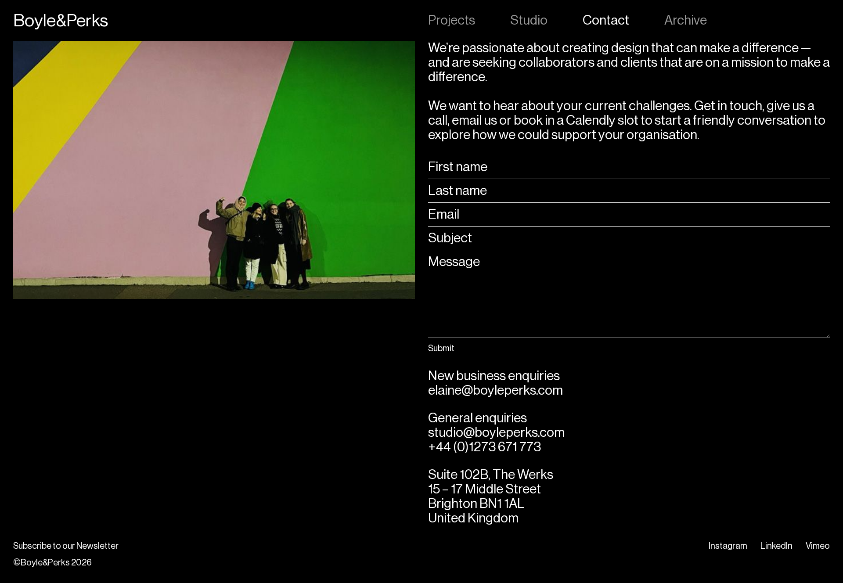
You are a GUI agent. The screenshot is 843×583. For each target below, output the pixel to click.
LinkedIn (776, 546)
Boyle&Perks (60, 20)
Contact (606, 20)
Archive (685, 20)
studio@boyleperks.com (496, 432)
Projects (451, 20)
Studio (529, 20)
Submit (441, 348)
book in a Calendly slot (577, 120)
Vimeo (818, 546)
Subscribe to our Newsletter (66, 546)
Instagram (728, 546)
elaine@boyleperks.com (495, 390)
